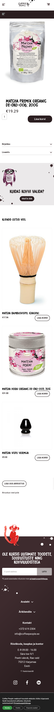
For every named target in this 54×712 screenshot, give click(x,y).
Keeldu (18, 708)
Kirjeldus (6, 144)
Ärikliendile (25, 611)
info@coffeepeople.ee (27, 633)
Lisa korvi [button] (42, 318)
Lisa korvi (40, 119)
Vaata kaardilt (28, 671)
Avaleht (25, 601)
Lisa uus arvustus (14, 483)
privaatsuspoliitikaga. (39, 579)
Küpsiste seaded (31, 708)
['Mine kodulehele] (24, 4)
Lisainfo (6, 152)
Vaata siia (27, 198)
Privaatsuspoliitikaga (22, 703)
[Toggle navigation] (3, 4)
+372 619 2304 (27, 628)
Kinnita (7, 708)
